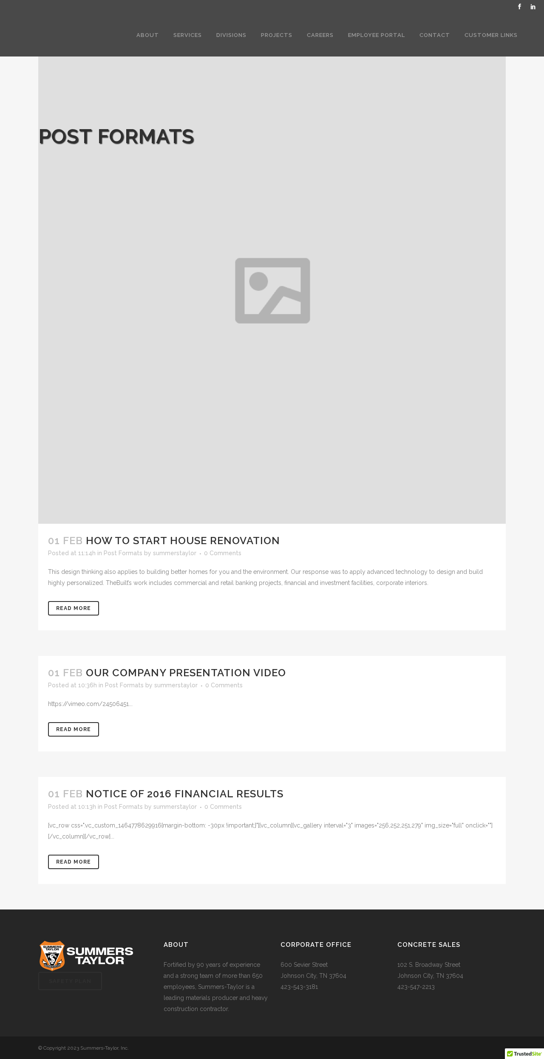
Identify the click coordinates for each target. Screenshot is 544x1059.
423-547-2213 (416, 986)
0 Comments (222, 553)
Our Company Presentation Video (186, 672)
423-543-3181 (299, 986)
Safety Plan (70, 981)
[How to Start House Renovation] (272, 290)
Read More (73, 608)
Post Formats (123, 553)
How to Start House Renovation (183, 540)
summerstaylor (174, 553)
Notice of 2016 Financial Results (184, 794)
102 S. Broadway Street (428, 964)
